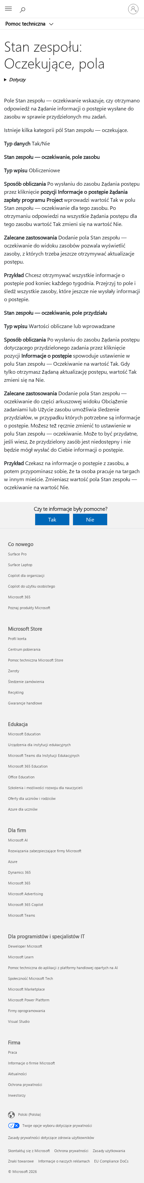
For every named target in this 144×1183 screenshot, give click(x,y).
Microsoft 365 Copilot (25, 904)
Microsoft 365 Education (28, 766)
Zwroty (13, 670)
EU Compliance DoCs (111, 1161)
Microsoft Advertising (25, 893)
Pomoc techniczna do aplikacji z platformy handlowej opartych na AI (63, 967)
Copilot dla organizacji (26, 575)
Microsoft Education (24, 733)
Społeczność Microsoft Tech (30, 978)
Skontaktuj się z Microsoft (29, 1150)
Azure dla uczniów (23, 809)
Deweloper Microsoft (25, 946)
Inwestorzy (16, 1095)
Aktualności (17, 1073)
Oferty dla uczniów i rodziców (32, 798)
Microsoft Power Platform (28, 999)
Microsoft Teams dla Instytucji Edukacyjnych (43, 755)
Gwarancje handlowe (25, 703)
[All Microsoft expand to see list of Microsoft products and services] (8, 9)
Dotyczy (17, 79)
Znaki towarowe (21, 1161)
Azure (12, 861)
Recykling (15, 692)
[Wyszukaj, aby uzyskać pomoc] (23, 8)
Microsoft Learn (20, 956)
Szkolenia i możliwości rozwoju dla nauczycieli (45, 787)
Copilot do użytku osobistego (31, 586)
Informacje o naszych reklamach (64, 1161)
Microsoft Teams (21, 915)
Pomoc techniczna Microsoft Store (35, 660)
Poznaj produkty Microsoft (29, 607)
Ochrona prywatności (25, 1084)
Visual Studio (18, 1021)
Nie (90, 519)
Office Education (21, 776)
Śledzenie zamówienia (26, 681)
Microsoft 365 (19, 596)
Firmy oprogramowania (26, 1010)
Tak (52, 519)
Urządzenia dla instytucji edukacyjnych (39, 744)
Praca (12, 1052)
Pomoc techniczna (26, 23)
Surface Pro (17, 553)
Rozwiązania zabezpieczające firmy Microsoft (44, 850)
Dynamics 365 (19, 872)
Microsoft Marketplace (26, 989)
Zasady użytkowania (109, 1150)
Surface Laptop (20, 564)
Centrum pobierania (24, 649)
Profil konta (17, 638)
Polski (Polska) (29, 1114)
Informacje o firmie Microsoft (31, 1062)
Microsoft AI (18, 840)
